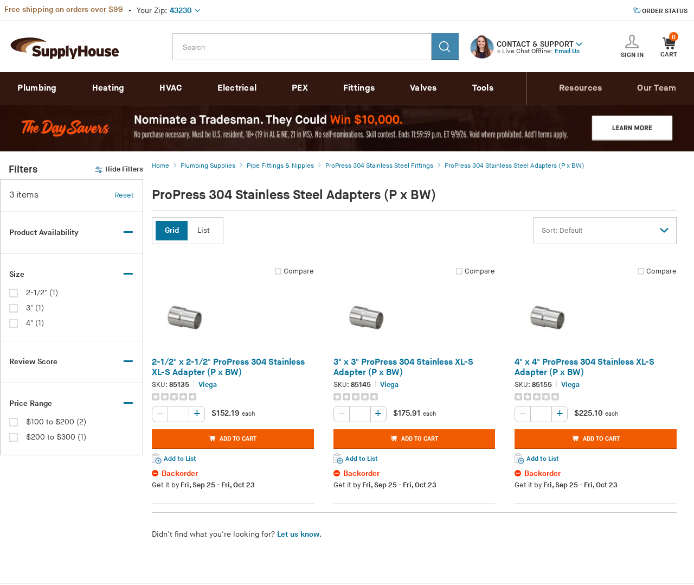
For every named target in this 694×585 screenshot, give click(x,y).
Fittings (359, 88)
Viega (207, 384)
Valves (423, 88)
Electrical (236, 88)
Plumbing (36, 88)
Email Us (567, 51)
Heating (108, 88)
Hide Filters (124, 169)
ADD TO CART (238, 438)
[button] (579, 43)
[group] (233, 396)
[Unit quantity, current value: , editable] (178, 414)
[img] (175, 396)
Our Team (656, 88)
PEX (300, 88)
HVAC (170, 88)
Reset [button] (124, 195)
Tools (483, 88)
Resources (580, 88)
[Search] (445, 46)
